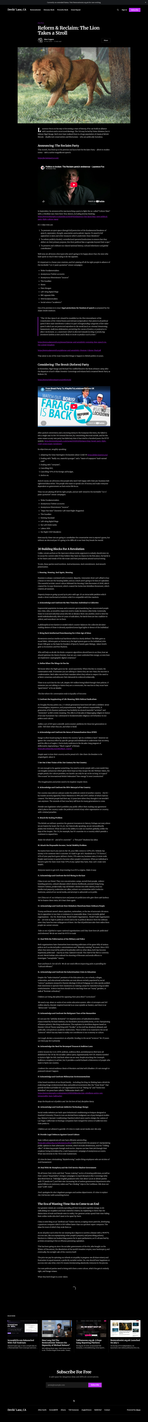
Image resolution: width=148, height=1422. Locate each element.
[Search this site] (118, 9)
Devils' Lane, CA (17, 9)
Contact (107, 1410)
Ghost (138, 1410)
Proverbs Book (62, 10)
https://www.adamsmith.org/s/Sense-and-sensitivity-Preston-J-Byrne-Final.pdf (69, 350)
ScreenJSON (53, 1410)
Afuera (63, 1410)
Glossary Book (49, 10)
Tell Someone (74, 1410)
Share (106, 40)
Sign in (124, 10)
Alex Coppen (49, 39)
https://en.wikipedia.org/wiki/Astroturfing (54, 1143)
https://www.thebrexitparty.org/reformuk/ (54, 380)
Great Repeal (75, 10)
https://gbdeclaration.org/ (98, 455)
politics (41, 23)
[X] (74, 1401)
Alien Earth (42, 1410)
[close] (145, 2)
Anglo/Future (87, 1410)
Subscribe (134, 10)
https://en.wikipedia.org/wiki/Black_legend (55, 749)
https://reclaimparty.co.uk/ (48, 158)
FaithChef (97, 1410)
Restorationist (35, 10)
